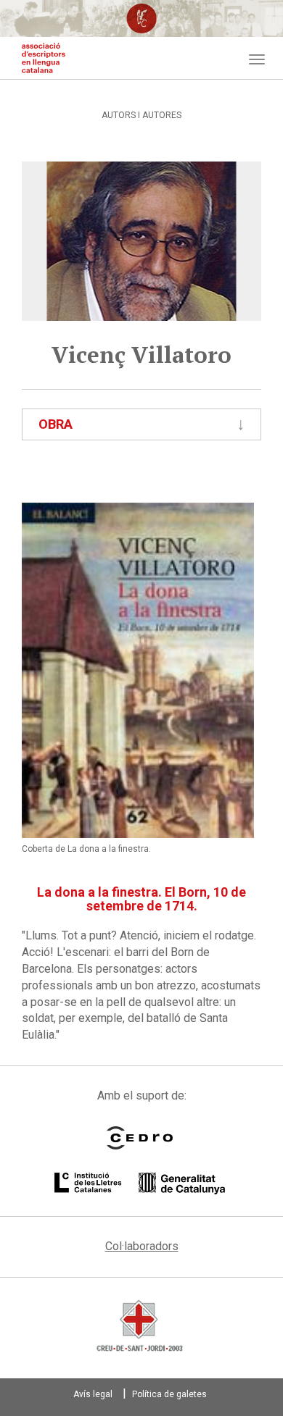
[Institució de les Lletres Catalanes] (139, 1183)
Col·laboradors (142, 1246)
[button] (138, 670)
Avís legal (92, 1394)
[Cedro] (139, 1137)
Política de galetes (169, 1394)
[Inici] (43, 58)
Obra (55, 424)
